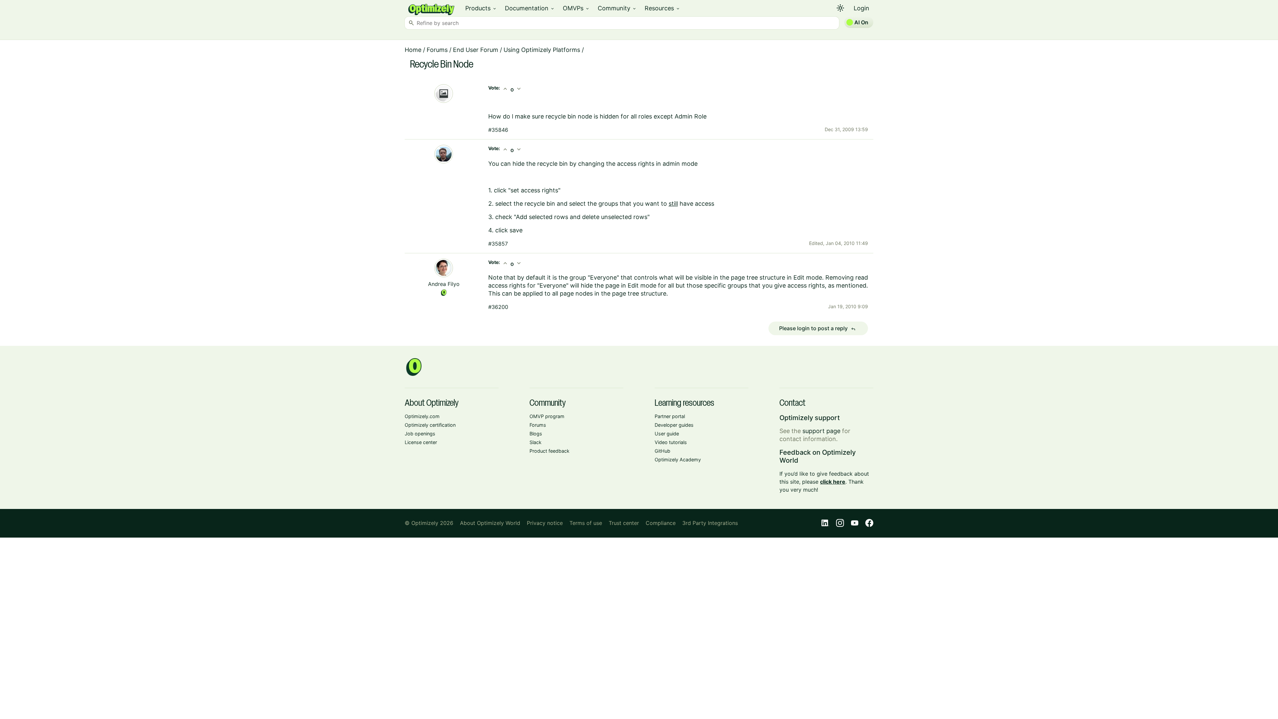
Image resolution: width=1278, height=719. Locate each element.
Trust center (624, 523)
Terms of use (585, 523)
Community (617, 8)
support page (821, 430)
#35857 (498, 243)
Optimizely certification (430, 425)
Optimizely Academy (678, 459)
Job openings (420, 433)
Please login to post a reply (817, 328)
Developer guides (674, 425)
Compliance (661, 523)
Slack (535, 442)
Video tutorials (671, 442)
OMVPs (576, 8)
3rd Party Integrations (710, 523)
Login (861, 8)
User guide (667, 433)
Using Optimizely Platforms (542, 49)
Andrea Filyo (444, 284)
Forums (437, 49)
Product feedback (549, 451)
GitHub (662, 451)
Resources (662, 8)
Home (413, 49)
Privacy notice (545, 523)
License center (421, 442)
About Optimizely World (490, 523)
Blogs (536, 433)
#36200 (498, 307)
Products (481, 8)
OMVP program (547, 416)
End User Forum (475, 49)
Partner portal (670, 416)
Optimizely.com (422, 416)
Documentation (530, 8)
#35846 (498, 129)
